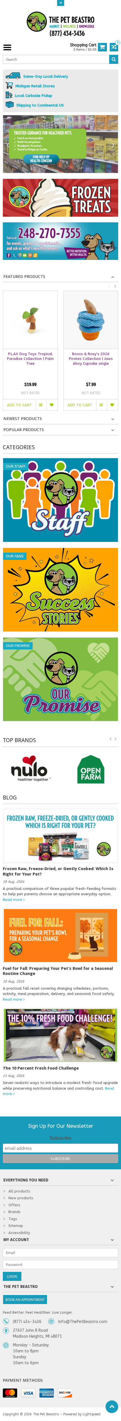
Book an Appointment (25, 1299)
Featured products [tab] (24, 276)
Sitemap (15, 1226)
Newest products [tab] (22, 418)
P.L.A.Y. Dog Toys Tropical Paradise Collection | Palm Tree (30, 359)
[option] (30, 353)
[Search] (113, 59)
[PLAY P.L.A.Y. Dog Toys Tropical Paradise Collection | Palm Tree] (30, 319)
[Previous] (8, 145)
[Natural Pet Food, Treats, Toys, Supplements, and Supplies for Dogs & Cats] (60, 24)
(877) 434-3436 (27, 1321)
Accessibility (19, 1233)
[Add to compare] (41, 404)
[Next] (113, 145)
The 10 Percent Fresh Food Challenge (41, 1068)
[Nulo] (30, 769)
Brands (14, 1212)
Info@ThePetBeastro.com (82, 1321)
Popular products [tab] (23, 429)
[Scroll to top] (112, 1406)
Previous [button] (109, 286)
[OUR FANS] (60, 551)
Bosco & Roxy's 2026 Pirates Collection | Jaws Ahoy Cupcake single (91, 359)
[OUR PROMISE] (60, 640)
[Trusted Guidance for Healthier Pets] (60, 144)
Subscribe (60, 1138)
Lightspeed (91, 1414)
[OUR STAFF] (60, 461)
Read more (13, 900)
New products (20, 1198)
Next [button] (115, 286)
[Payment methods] (10, 1393)
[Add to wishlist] (51, 404)
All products (19, 1191)
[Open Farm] (90, 769)
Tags (12, 1219)
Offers (14, 1205)
